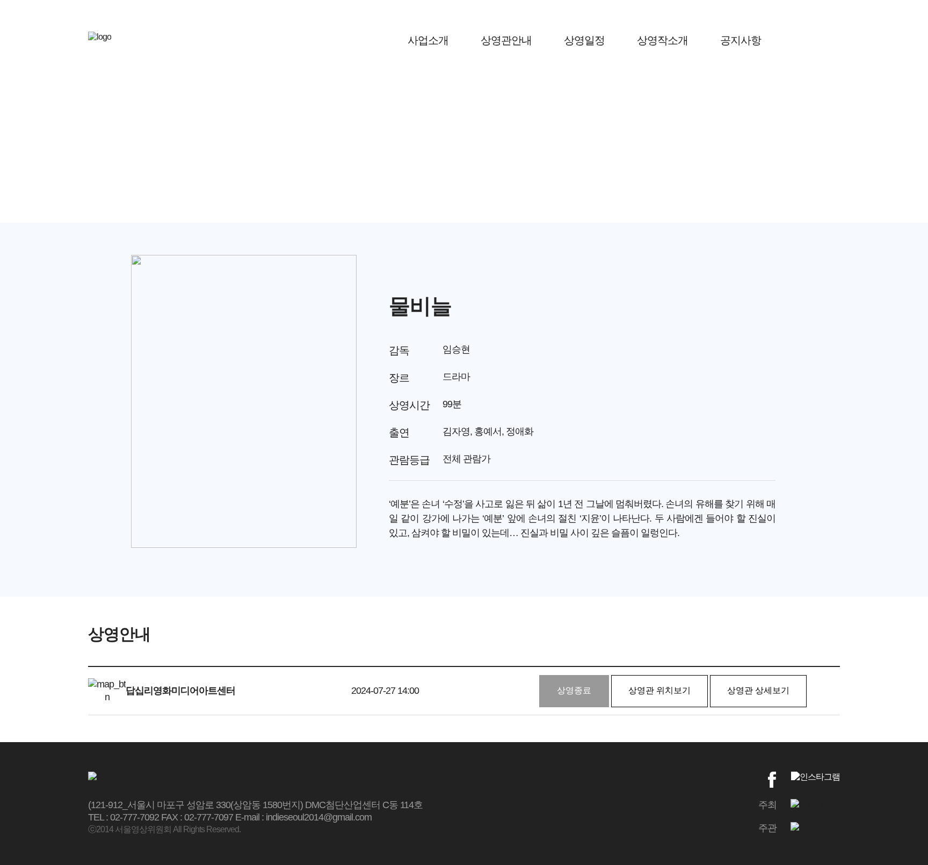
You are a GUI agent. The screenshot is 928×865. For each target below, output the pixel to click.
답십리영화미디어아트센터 (180, 690)
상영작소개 (662, 40)
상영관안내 (506, 40)
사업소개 (428, 40)
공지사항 (740, 40)
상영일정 (584, 40)
